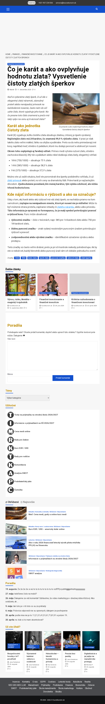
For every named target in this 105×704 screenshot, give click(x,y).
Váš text (11, 339)
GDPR (43, 682)
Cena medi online (22, 431)
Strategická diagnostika (54, 571)
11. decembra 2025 (24, 90)
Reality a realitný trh (71, 646)
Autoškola (77, 682)
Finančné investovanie (16, 64)
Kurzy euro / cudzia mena (44, 526)
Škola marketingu (66, 688)
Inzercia (16, 682)
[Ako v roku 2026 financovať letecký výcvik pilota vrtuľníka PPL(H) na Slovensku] (16, 546)
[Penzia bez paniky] (71, 640)
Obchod (88, 688)
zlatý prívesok (14, 180)
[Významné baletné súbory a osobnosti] (33, 640)
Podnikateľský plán (23, 481)
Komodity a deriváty (42, 512)
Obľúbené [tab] (13, 502)
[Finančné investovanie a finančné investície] (53, 285)
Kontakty (26, 682)
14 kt (17, 258)
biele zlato (32, 258)
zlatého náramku (65, 207)
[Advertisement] (52, 32)
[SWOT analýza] (16, 576)
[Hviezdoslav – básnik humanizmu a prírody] (52, 640)
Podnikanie (50, 647)
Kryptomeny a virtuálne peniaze (13, 646)
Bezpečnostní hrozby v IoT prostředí (13, 656)
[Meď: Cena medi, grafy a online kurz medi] (16, 517)
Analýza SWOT (21, 473)
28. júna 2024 (59, 306)
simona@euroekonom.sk (66, 3)
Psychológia (89, 647)
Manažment (33, 685)
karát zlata (44, 258)
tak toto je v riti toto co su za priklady (29, 606)
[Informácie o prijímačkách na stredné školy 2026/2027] (16, 561)
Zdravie (91, 685)
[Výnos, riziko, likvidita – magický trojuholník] (21, 285)
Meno (10, 374)
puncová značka (58, 258)
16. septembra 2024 (16, 308)
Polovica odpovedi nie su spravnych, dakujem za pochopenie (40, 610)
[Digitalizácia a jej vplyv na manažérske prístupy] (91, 640)
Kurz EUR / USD (21, 448)
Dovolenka (48, 691)
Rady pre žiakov (21, 440)
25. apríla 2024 (92, 306)
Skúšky (58, 691)
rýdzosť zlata (73, 258)
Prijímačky (45, 685)
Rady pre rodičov (22, 456)
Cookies (52, 682)
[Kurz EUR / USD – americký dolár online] (16, 532)
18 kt (24, 258)
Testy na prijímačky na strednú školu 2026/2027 (36, 415)
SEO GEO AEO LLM (17, 685)
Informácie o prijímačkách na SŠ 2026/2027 (34, 423)
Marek (12, 90)
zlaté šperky (86, 258)
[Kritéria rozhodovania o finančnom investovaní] (85, 285)
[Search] (96, 9)
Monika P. (89, 665)
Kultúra (79, 688)
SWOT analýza (35, 573)
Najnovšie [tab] (28, 502)
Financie (69, 685)
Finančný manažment (31, 646)
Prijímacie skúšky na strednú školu (58, 556)
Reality (88, 682)
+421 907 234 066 (45, 3)
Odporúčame (61, 512)
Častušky (18, 490)
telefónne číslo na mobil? (25, 594)
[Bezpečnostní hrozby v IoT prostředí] (14, 640)
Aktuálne (32, 512)
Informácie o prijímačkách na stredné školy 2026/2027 (53, 559)
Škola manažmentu (47, 688)
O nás (35, 682)
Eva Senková (52, 665)
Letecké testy (64, 682)
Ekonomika (80, 685)
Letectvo (32, 540)
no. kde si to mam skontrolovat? (29, 620)
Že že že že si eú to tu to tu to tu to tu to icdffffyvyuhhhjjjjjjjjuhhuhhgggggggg (51, 589)
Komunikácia (20, 465)
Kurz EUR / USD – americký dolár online (47, 529)
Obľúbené (52, 512)
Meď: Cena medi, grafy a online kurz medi (47, 514)
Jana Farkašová (14, 662)
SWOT (14, 688)
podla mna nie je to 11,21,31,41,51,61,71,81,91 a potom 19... (41, 615)
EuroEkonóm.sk (14, 306)
